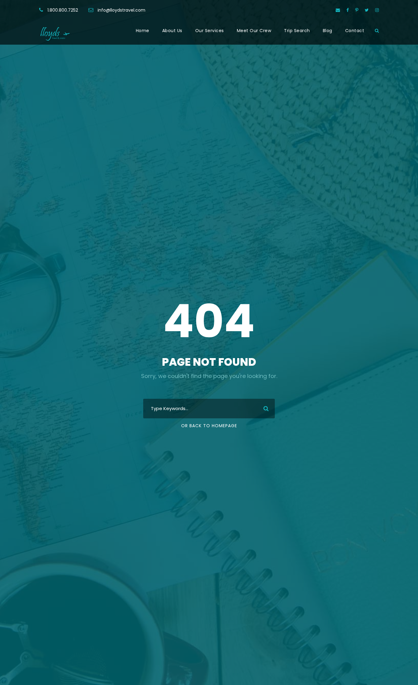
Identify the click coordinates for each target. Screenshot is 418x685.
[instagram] (377, 10)
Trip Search (297, 31)
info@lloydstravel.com (121, 10)
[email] (338, 10)
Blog (327, 31)
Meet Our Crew (254, 31)
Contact (354, 31)
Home (142, 31)
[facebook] (347, 10)
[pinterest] (356, 10)
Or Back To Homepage (209, 426)
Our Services (209, 31)
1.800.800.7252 (62, 10)
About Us (172, 31)
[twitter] (367, 10)
